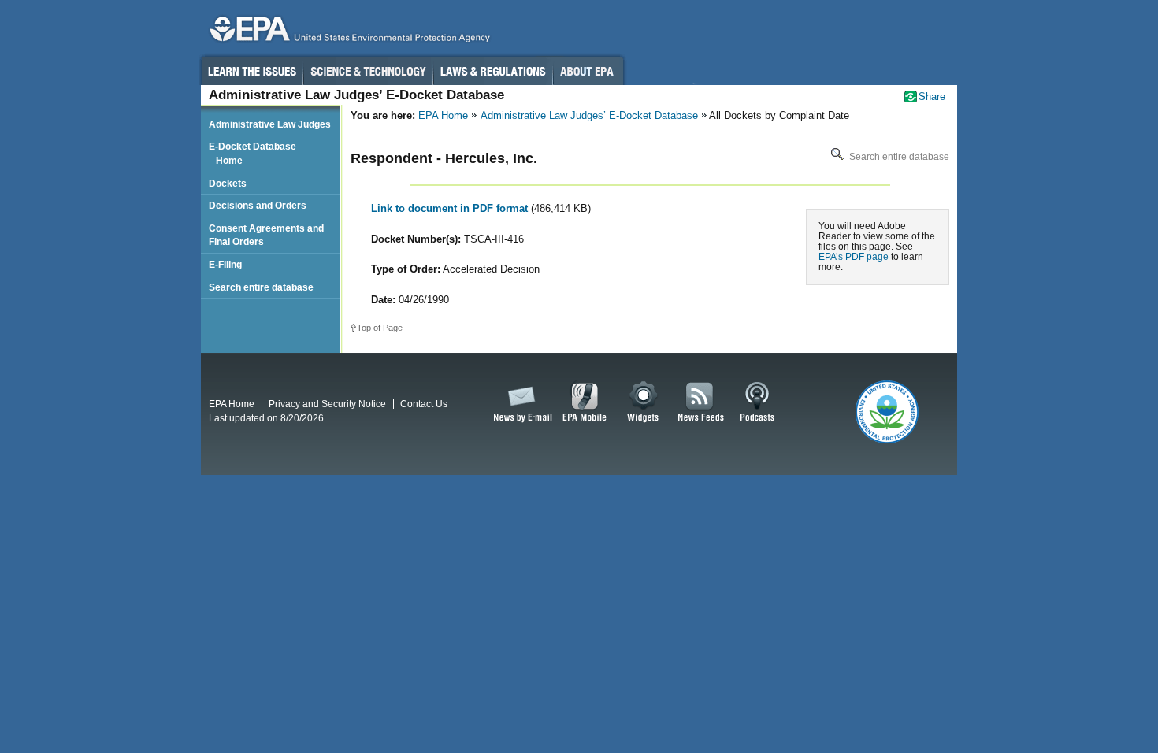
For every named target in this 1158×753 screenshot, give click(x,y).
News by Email (519, 402)
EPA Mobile (584, 402)
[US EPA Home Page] (347, 32)
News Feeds (701, 402)
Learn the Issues (251, 71)
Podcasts (757, 402)
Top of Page (380, 327)
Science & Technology (367, 71)
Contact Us (423, 404)
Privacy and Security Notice (327, 404)
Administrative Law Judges (270, 124)
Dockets (228, 183)
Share (932, 96)
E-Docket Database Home (252, 153)
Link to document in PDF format (451, 208)
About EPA (588, 71)
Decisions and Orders (257, 205)
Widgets (644, 402)
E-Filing (225, 264)
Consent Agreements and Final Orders (266, 235)
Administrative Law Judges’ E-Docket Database (589, 115)
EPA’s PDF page (853, 256)
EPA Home (443, 115)
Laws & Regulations (492, 71)
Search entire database (898, 156)
